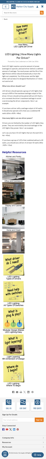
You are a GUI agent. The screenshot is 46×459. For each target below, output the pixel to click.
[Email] (17, 392)
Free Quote (37, 408)
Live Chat (23, 408)
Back (5, 19)
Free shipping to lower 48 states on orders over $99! (23, 2)
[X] (24, 392)
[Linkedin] (28, 392)
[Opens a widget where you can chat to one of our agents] (37, 455)
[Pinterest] (32, 392)
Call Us (8, 408)
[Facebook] (13, 392)
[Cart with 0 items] (42, 6)
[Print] (21, 392)
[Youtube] (7, 429)
